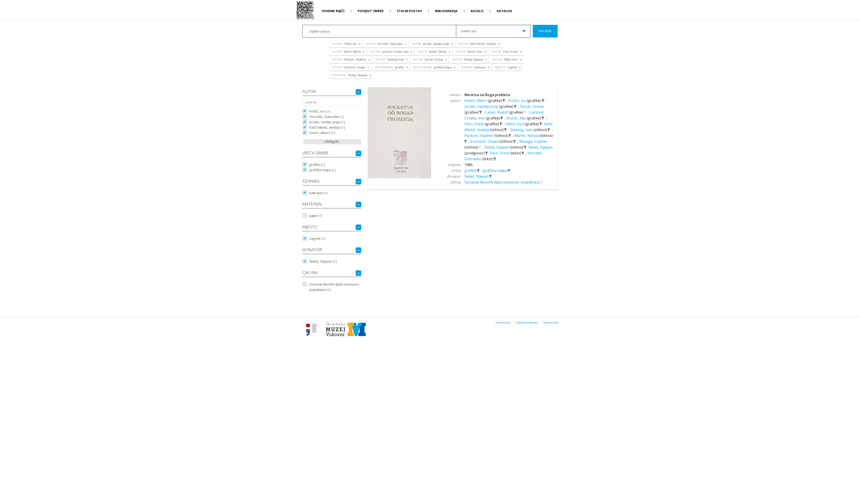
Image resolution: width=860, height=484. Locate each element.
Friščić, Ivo (518, 100)
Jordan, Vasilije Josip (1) (327, 122)
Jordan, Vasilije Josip (481, 106)
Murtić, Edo (517, 118)
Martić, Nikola (527, 135)
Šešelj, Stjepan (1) (323, 261)
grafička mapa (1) (322, 170)
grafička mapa (495, 170)
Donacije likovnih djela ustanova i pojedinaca (502, 182)
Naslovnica (503, 322)
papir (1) (315, 215)
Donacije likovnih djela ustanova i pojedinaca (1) (334, 287)
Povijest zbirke (371, 11)
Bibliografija (446, 11)
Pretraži (545, 31)
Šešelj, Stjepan (497, 147)
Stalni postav (409, 11)
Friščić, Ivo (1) (319, 111)
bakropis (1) (318, 192)
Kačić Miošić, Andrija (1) (327, 127)
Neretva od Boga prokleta (487, 94)
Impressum (550, 322)
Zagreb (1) (317, 238)
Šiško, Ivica (515, 123)
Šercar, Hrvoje (532, 106)
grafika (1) (317, 164)
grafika (470, 170)
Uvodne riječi (333, 11)
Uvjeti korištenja (527, 322)
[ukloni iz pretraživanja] (504, 101)
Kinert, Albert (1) (322, 132)
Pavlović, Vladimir (479, 135)
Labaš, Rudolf (497, 112)
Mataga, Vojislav (533, 141)
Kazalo (477, 11)
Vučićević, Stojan (484, 141)
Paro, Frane (474, 123)
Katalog (504, 11)
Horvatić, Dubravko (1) (326, 116)
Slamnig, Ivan (521, 129)
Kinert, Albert (476, 100)
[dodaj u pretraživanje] (525, 112)
